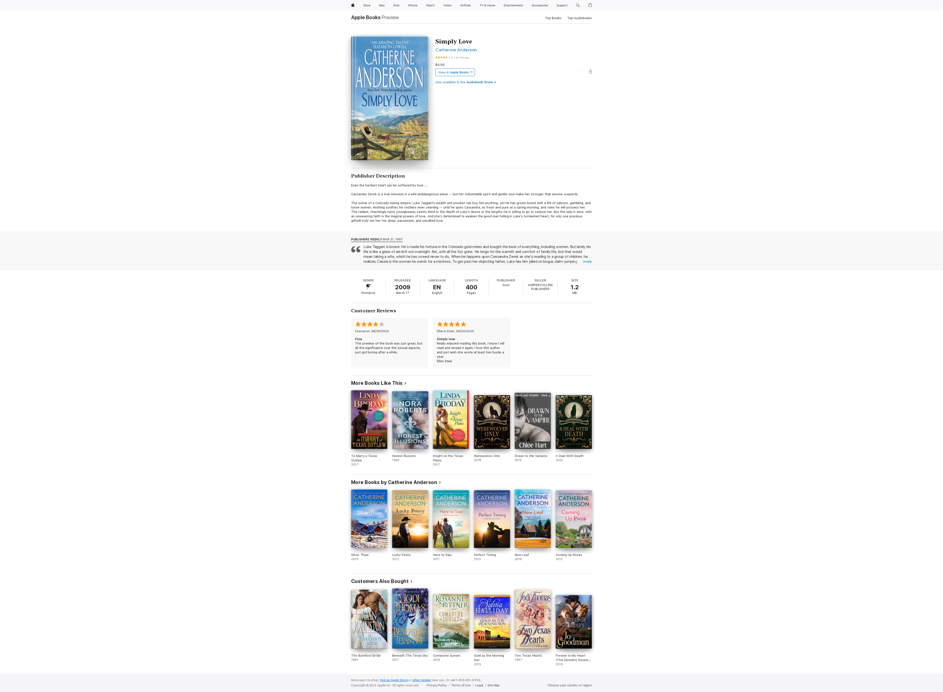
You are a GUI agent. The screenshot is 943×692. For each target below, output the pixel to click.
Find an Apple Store (394, 680)
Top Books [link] (553, 18)
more (587, 261)
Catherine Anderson (456, 49)
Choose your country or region (570, 685)
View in (453, 72)
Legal (479, 685)
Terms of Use (461, 685)
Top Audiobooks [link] (579, 18)
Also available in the (464, 82)
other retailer (421, 680)
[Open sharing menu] (590, 72)
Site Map (493, 685)
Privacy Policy (437, 685)
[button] (578, 5)
